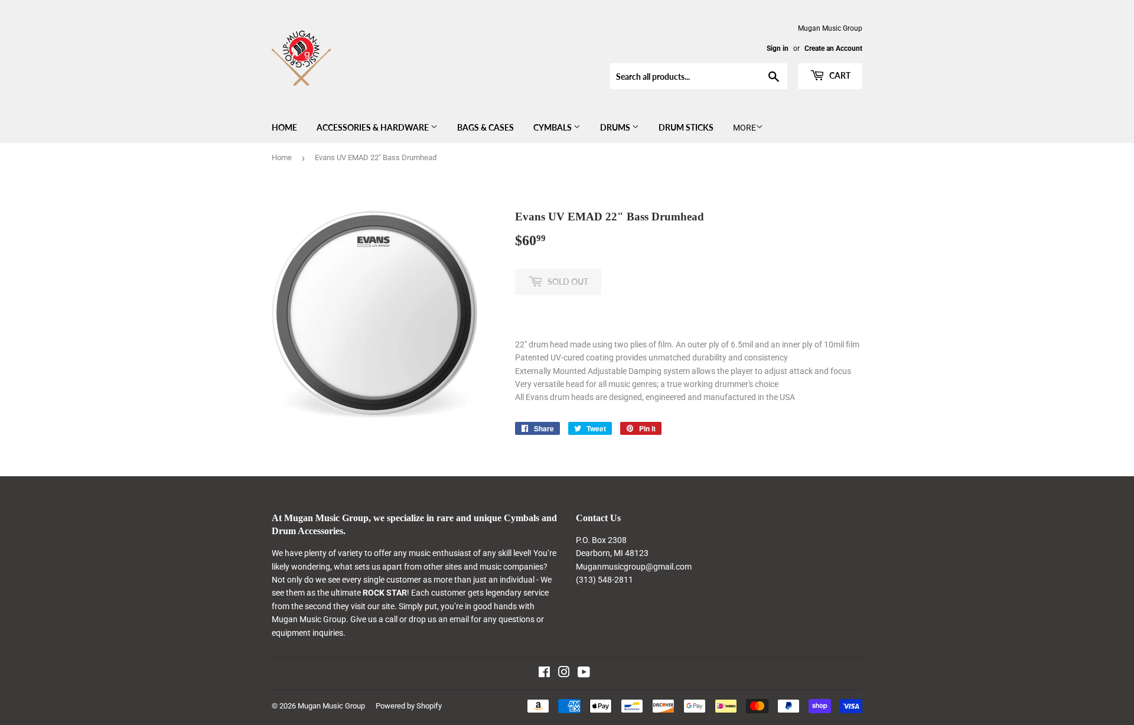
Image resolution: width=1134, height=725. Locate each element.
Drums (616, 127)
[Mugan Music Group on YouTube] (584, 673)
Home (284, 127)
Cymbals (553, 127)
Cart (838, 75)
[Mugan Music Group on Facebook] (544, 673)
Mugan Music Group (331, 705)
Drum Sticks (686, 127)
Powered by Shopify (409, 705)
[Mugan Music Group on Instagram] (564, 673)
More (744, 127)
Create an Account (833, 48)
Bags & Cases (485, 127)
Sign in (777, 48)
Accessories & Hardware (374, 127)
